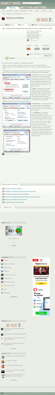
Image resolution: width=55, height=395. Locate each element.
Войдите (31, 53)
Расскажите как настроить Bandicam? (13, 188)
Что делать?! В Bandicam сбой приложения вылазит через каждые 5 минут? (23, 197)
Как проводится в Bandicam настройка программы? (17, 194)
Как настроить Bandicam (25, 101)
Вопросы (30, 13)
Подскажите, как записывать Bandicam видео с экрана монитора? (20, 191)
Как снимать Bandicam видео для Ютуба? (14, 202)
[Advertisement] (14, 41)
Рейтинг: (37, 45)
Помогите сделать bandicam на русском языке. (16, 199)
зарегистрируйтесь (38, 53)
